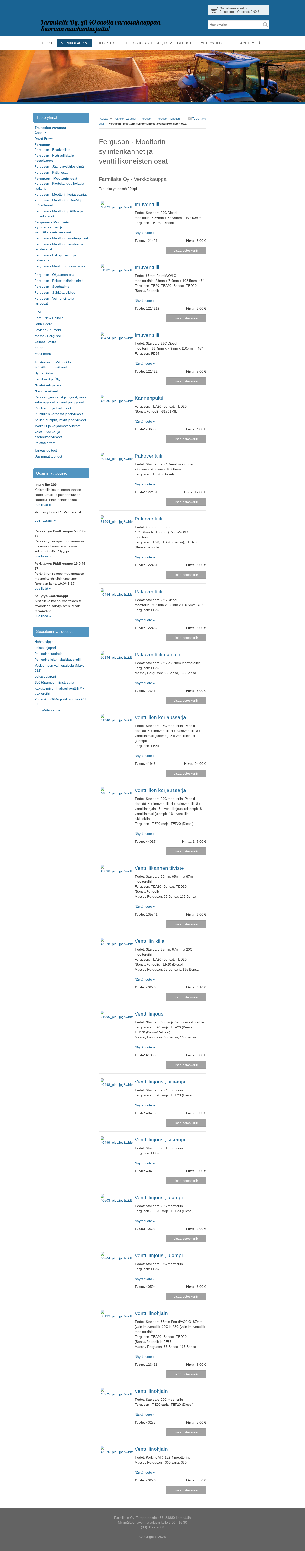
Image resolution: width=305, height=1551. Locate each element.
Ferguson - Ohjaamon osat (55, 275)
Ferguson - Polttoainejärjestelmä (59, 280)
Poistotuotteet (45, 443)
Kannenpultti (149, 398)
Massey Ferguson (48, 336)
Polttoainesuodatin (48, 653)
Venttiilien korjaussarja (160, 717)
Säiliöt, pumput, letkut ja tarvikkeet (60, 420)
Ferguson (146, 118)
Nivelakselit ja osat (48, 385)
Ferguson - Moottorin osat (56, 178)
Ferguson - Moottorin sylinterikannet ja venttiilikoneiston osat (53, 227)
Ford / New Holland (49, 318)
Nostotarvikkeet (46, 391)
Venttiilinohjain (151, 1313)
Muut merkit (43, 354)
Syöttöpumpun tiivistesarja (54, 682)
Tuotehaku (199, 118)
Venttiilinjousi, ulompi (159, 1197)
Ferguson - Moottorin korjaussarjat (61, 194)
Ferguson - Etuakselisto (52, 149)
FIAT (38, 312)
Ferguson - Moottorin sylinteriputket (61, 238)
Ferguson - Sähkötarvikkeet (55, 292)
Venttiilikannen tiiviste (159, 868)
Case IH (41, 133)
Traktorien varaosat (124, 118)
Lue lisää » (43, 505)
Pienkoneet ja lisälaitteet (53, 408)
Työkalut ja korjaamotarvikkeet (57, 426)
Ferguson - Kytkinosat (51, 172)
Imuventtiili (147, 204)
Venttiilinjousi (150, 1014)
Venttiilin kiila (149, 941)
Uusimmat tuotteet (48, 456)
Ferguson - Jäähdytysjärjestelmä (59, 166)
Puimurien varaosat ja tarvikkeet (59, 414)
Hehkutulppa (44, 642)
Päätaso (103, 118)
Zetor (39, 348)
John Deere (43, 324)
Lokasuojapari (45, 648)
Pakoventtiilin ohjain (157, 654)
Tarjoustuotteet (46, 450)
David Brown (44, 139)
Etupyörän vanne (47, 710)
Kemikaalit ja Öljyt (48, 379)
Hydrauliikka (44, 373)
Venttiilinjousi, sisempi (160, 1081)
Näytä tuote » (145, 233)
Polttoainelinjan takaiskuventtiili (58, 659)
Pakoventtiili (148, 455)
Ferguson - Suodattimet (52, 286)
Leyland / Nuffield (48, 330)
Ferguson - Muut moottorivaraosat (60, 266)
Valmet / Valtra (45, 342)
